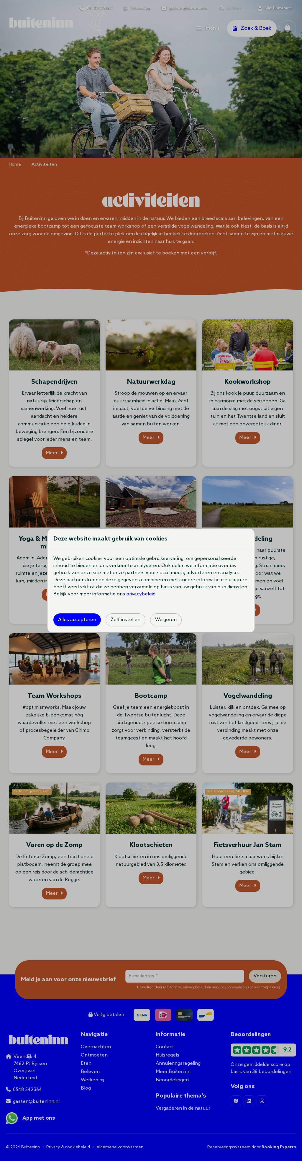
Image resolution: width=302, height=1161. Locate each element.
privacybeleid (140, 594)
